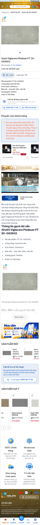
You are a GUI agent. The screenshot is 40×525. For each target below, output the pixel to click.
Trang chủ (5, 12)
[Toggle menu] (2, 7)
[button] (20, 35)
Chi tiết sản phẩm (10, 198)
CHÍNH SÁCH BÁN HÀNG (26, 198)
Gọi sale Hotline (30, 497)
